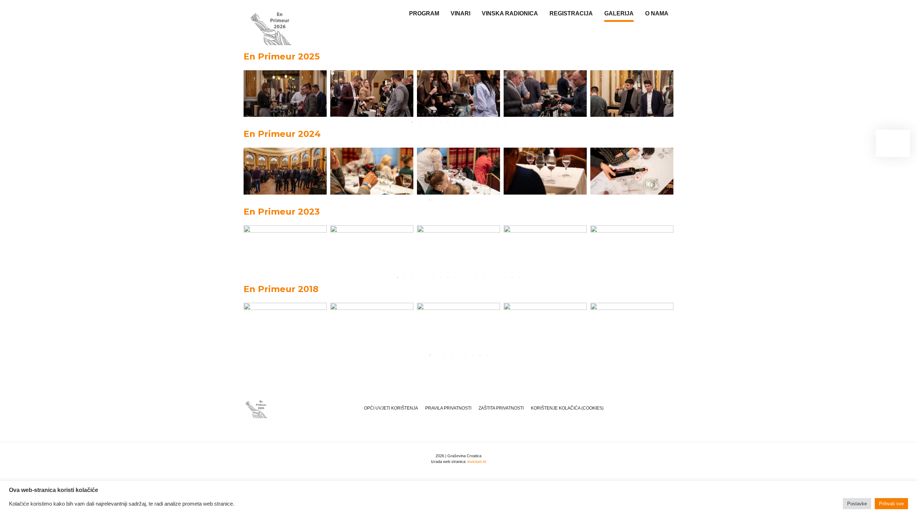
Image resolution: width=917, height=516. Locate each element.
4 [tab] (433, 122)
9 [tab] (469, 122)
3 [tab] (426, 122)
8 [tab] (462, 122)
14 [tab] (505, 122)
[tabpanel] (285, 93)
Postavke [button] (857, 503)
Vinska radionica (510, 13)
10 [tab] (476, 122)
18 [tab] (519, 277)
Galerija (619, 13)
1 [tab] (412, 122)
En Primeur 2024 (282, 134)
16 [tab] (505, 277)
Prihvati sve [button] (891, 503)
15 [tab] (497, 277)
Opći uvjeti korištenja (391, 408)
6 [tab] (447, 122)
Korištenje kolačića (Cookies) (567, 408)
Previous (236, 93)
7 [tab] (454, 122)
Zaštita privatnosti (501, 408)
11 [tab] (483, 122)
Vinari (460, 13)
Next (680, 93)
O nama (656, 13)
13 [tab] (497, 122)
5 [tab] (440, 122)
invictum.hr (476, 461)
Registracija (571, 13)
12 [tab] (490, 122)
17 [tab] (512, 277)
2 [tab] (419, 122)
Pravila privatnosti (448, 408)
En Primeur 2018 (281, 289)
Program (424, 13)
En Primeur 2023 (282, 211)
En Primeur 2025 (282, 56)
